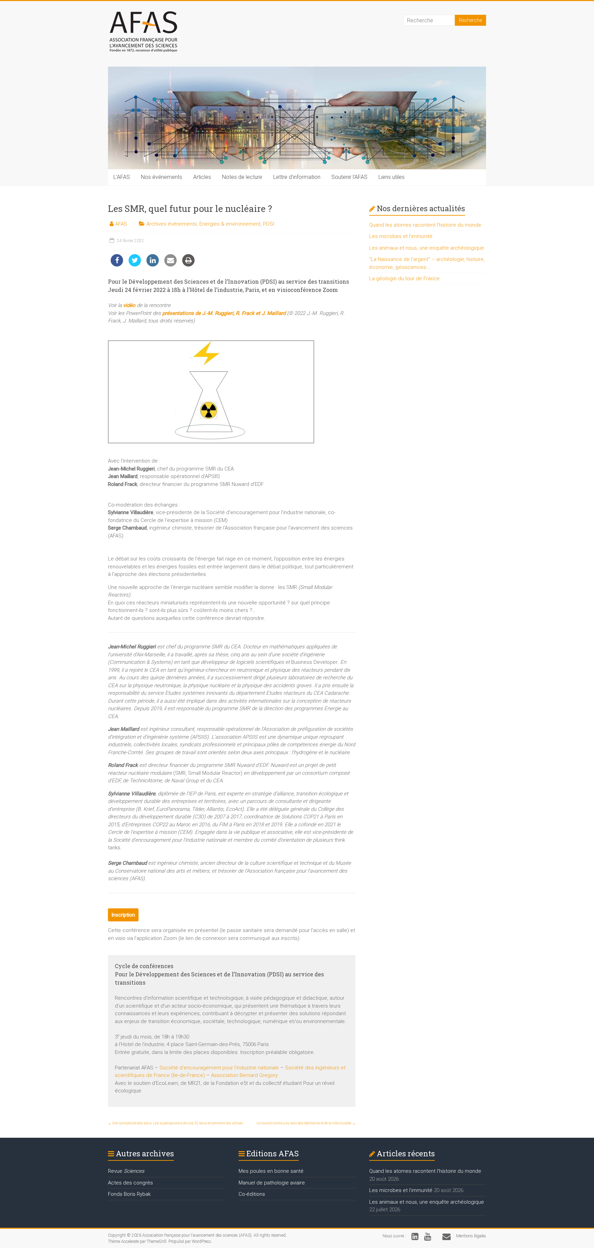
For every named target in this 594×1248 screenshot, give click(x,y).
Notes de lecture (242, 177)
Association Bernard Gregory (244, 1075)
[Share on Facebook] (117, 264)
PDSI (268, 224)
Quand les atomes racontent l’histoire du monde (425, 225)
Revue (126, 1171)
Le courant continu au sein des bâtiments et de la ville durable (305, 1123)
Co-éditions (252, 1194)
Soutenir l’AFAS (349, 177)
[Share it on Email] (170, 264)
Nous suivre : (394, 1236)
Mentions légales (471, 1236)
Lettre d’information (296, 177)
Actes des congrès (130, 1183)
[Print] (188, 264)
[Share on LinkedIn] (152, 264)
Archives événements (171, 224)
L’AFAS (121, 177)
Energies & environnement (230, 224)
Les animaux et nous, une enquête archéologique (426, 248)
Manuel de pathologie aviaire (272, 1183)
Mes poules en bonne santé (271, 1171)
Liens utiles (391, 177)
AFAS (121, 224)
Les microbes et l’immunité (400, 236)
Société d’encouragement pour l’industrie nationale (219, 1068)
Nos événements (161, 177)
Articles (202, 177)
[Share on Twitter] (135, 264)
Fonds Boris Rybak (129, 1194)
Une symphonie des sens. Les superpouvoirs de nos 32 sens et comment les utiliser (175, 1123)
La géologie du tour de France (404, 278)
